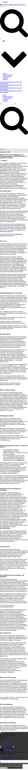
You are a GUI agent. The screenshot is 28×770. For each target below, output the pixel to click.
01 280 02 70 (8, 738)
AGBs (4, 756)
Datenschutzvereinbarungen (10, 758)
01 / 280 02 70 (6, 5)
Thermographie (7, 76)
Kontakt (5, 79)
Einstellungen (3, 768)
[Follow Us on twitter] (3, 750)
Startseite (3, 152)
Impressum (6, 759)
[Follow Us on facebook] (1, 750)
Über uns (5, 78)
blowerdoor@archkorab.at (19, 5)
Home (4, 73)
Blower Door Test (8, 75)
